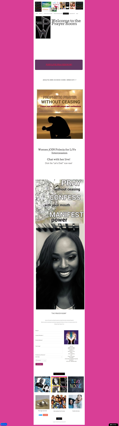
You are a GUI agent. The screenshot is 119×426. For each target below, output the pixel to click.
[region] (59, 349)
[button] (42, 384)
